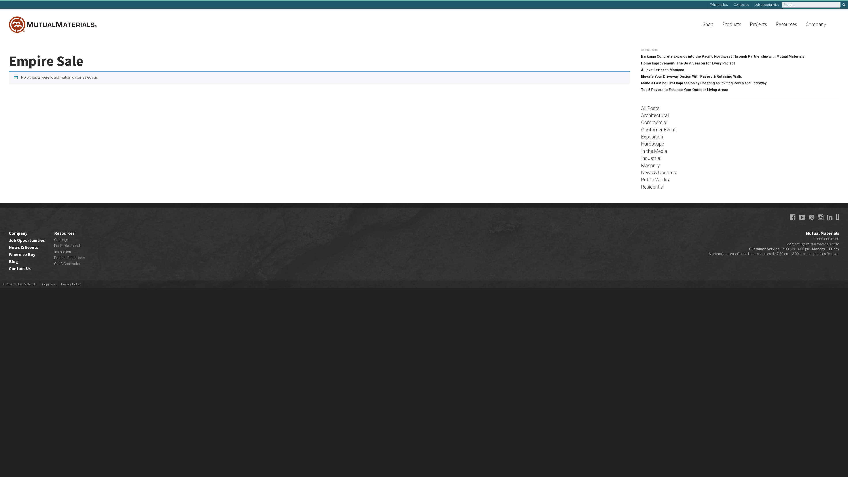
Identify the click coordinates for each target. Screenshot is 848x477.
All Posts (650, 108)
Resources (786, 24)
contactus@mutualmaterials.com (813, 244)
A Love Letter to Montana (662, 70)
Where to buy (719, 4)
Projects (758, 24)
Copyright (49, 284)
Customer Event (658, 129)
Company (816, 24)
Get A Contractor (67, 264)
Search (844, 4)
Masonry (650, 165)
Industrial (651, 158)
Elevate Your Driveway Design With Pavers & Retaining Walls (691, 76)
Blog (13, 261)
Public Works (655, 179)
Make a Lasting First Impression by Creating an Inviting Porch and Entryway (704, 83)
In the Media (654, 151)
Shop (708, 24)
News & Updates (658, 172)
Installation (62, 252)
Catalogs (61, 240)
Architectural (655, 115)
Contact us (741, 4)
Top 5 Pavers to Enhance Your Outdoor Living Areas (684, 90)
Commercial (654, 122)
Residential (652, 187)
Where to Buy (22, 254)
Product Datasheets (69, 258)
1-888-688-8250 (826, 239)
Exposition (652, 137)
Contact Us (20, 268)
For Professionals (67, 246)
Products (731, 24)
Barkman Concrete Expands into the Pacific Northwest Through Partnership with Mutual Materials (722, 56)
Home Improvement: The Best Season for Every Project (688, 63)
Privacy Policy (71, 284)
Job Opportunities (27, 240)
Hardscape (652, 144)
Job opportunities (767, 4)
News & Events (23, 247)
